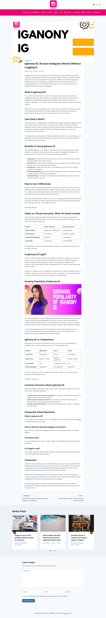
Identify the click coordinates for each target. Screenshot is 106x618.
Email (46, 592)
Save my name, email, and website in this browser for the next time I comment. (46, 596)
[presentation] (24, 523)
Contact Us (96, 12)
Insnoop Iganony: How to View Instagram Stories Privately (71, 498)
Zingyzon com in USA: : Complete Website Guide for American (24, 537)
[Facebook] (93, 4)
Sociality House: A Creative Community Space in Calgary (79, 537)
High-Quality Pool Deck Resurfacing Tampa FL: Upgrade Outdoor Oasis (52, 537)
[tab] (51, 550)
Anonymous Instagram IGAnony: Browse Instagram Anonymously (34, 498)
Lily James (47, 543)
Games (56, 12)
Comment (26, 571)
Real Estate (67, 12)
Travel (83, 12)
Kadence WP (67, 613)
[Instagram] (100, 4)
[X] (97, 4)
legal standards (37, 470)
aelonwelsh (29, 71)
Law (61, 12)
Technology (76, 12)
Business (26, 12)
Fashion (43, 12)
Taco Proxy (35, 379)
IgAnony (89, 12)
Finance (49, 12)
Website (67, 592)
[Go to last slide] (14, 532)
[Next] (91, 532)
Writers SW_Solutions (21, 543)
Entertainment (34, 12)
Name (25, 592)
